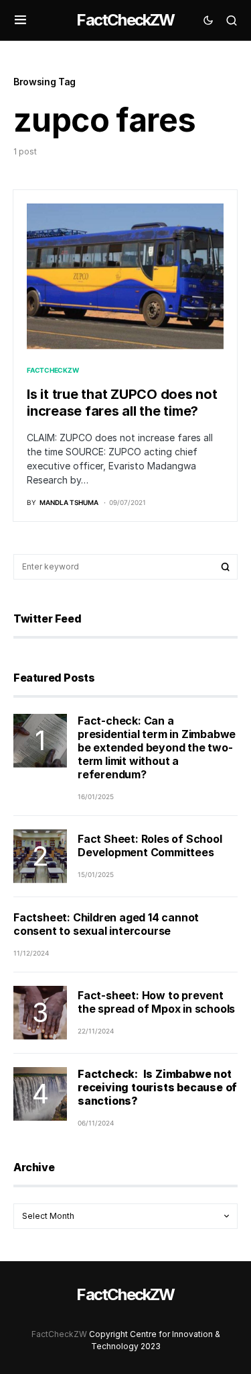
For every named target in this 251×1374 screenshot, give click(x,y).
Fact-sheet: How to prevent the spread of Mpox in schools (156, 1002)
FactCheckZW (125, 20)
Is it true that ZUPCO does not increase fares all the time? (122, 402)
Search (225, 567)
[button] (20, 20)
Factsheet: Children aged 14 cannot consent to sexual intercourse (106, 924)
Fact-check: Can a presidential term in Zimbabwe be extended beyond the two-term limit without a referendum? (157, 747)
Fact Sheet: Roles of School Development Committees (150, 845)
